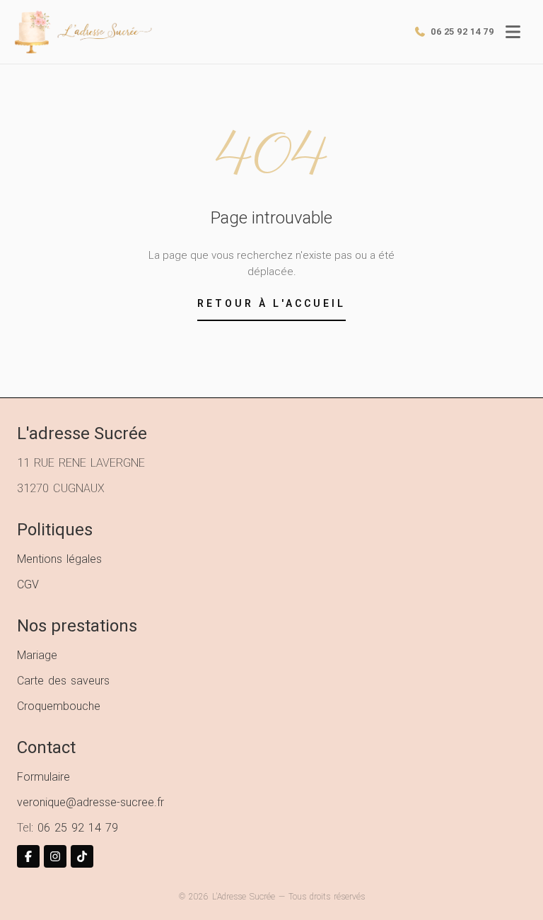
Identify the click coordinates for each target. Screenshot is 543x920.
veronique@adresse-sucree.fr (90, 802)
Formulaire (43, 777)
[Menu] (512, 32)
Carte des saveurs (63, 680)
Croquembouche (58, 706)
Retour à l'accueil (271, 303)
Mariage (37, 655)
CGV (28, 584)
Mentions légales (59, 559)
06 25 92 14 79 (77, 827)
